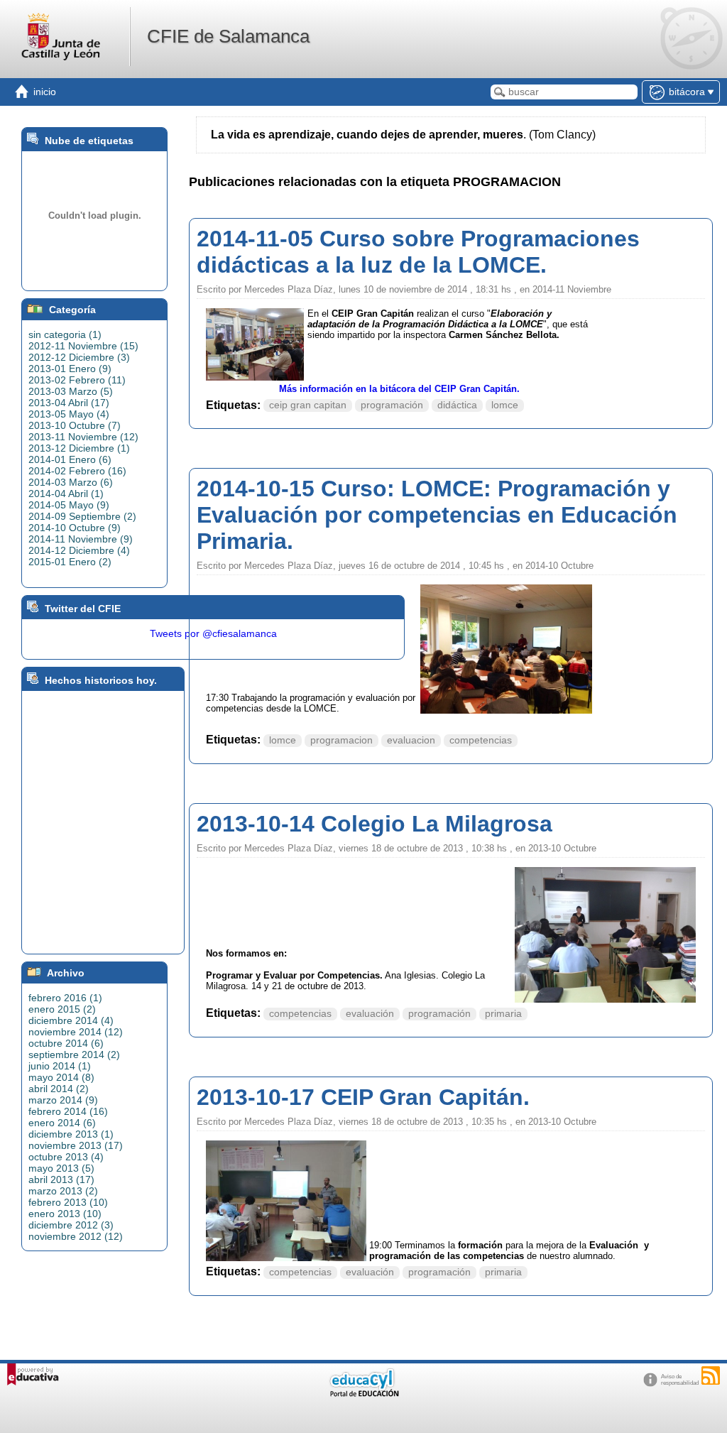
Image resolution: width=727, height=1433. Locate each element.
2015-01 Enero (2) (69, 561)
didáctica (457, 405)
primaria (503, 1013)
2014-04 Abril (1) (66, 493)
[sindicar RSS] (710, 1375)
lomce (504, 405)
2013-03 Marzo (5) (70, 391)
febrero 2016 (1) (65, 997)
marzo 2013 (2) (63, 1191)
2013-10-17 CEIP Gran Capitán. (363, 1097)
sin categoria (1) (65, 334)
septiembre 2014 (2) (74, 1054)
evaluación (370, 1013)
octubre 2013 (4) (66, 1156)
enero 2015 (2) (62, 1009)
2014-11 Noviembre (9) (80, 539)
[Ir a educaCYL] (363, 1394)
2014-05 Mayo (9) (68, 505)
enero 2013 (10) (65, 1213)
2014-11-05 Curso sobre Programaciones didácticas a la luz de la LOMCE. (418, 252)
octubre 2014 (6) (66, 1043)
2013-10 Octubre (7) (74, 425)
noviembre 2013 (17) (75, 1145)
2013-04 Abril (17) (68, 402)
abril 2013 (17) (61, 1179)
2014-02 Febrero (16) (77, 470)
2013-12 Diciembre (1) (79, 448)
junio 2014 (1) (59, 1066)
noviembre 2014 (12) (75, 1031)
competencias (480, 740)
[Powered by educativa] (33, 1374)
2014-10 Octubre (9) (74, 527)
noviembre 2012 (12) (75, 1236)
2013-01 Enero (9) (69, 368)
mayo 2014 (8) (61, 1077)
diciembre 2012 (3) (71, 1225)
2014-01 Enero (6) (69, 459)
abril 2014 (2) (58, 1088)
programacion (341, 740)
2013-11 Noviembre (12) (83, 436)
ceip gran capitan (307, 405)
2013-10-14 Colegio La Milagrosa (374, 824)
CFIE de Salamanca (228, 36)
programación (392, 405)
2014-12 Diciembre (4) (79, 550)
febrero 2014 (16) (68, 1111)
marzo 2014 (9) (63, 1100)
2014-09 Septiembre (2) (82, 516)
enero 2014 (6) (62, 1122)
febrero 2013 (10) (68, 1202)
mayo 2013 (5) (61, 1168)
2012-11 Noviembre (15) (83, 346)
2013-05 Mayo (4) (68, 414)
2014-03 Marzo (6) (70, 482)
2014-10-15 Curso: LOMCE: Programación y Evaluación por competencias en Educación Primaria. (437, 515)
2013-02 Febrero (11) (77, 380)
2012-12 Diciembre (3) (79, 357)
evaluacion (411, 740)
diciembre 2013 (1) (71, 1134)
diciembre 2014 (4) (71, 1020)
